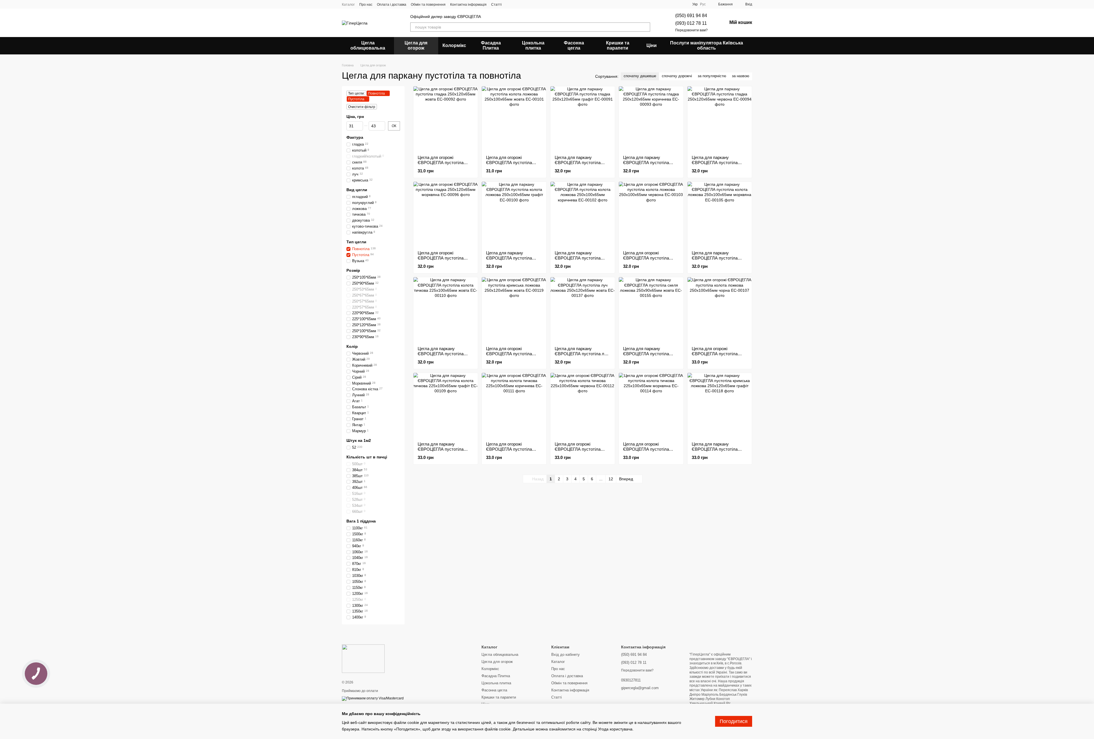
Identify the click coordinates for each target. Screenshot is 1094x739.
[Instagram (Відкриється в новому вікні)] (509, 4)
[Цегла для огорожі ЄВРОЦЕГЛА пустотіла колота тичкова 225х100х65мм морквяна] (651, 405)
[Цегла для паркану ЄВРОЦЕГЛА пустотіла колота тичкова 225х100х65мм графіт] (445, 405)
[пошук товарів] (645, 27)
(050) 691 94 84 (691, 15)
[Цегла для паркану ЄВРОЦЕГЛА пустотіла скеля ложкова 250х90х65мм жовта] (651, 309)
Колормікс (454, 45)
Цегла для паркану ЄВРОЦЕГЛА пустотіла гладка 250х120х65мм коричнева (646, 165)
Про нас (365, 5)
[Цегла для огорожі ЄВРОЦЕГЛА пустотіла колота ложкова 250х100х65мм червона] (651, 214)
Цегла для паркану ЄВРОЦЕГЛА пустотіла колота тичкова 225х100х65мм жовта (441, 356)
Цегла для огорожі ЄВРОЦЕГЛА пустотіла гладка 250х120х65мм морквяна (441, 260)
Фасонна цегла (574, 45)
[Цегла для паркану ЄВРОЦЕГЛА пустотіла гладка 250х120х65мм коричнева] (651, 118)
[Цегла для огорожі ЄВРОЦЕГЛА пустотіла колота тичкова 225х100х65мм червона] (582, 405)
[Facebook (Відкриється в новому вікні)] (516, 4)
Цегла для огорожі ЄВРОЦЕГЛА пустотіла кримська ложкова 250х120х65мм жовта (509, 356)
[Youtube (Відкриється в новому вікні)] (523, 4)
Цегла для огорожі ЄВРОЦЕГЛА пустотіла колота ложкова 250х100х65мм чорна (715, 356)
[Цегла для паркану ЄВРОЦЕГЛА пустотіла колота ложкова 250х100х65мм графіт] (514, 214)
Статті (496, 5)
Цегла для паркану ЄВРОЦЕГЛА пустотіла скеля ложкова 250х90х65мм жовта (646, 356)
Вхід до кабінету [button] (565, 654)
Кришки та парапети (617, 45)
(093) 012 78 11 (691, 23)
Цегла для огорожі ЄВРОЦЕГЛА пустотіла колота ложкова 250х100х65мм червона (646, 260)
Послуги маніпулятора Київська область (706, 45)
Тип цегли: (356, 93)
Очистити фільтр (361, 107)
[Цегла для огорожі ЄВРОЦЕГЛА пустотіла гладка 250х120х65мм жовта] (445, 118)
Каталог (348, 5)
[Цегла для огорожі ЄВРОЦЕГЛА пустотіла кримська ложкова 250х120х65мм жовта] (514, 309)
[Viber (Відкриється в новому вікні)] (537, 4)
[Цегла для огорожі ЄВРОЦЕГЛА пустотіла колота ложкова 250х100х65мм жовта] (514, 118)
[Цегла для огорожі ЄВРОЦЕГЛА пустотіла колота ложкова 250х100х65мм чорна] (719, 309)
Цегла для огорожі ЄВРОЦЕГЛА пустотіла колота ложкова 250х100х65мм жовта (509, 165)
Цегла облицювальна (367, 45)
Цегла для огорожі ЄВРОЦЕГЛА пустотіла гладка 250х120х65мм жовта (445, 162)
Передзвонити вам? (691, 30)
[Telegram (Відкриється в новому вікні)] (530, 4)
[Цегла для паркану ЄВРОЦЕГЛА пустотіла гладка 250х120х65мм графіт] (582, 118)
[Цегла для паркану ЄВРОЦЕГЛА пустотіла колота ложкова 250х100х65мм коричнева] (582, 214)
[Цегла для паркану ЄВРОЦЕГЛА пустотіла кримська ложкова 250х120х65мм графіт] (719, 405)
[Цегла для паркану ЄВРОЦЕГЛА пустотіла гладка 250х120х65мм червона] (719, 118)
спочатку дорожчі (677, 76)
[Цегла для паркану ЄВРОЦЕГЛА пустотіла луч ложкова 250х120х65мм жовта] (582, 309)
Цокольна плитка (533, 45)
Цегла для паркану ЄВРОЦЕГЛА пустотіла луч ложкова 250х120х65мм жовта (582, 356)
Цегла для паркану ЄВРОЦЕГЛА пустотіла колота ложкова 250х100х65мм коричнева (580, 260)
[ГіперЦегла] (363, 658)
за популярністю (712, 76)
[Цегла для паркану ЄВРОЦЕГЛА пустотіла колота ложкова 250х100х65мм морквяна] (719, 214)
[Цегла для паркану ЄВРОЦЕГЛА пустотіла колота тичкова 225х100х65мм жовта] (445, 309)
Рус (703, 4)
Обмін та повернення (428, 5)
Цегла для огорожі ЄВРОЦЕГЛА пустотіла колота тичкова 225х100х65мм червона (578, 452)
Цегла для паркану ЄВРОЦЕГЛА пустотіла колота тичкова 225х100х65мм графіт (441, 452)
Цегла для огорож (416, 45)
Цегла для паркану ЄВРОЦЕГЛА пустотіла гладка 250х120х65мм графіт (578, 165)
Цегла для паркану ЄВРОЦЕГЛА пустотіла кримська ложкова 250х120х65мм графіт (715, 452)
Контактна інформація (468, 5)
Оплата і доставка (391, 5)
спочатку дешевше (640, 76)
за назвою (740, 76)
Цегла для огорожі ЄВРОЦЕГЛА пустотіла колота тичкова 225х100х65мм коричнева (511, 452)
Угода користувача (615, 729)
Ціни (651, 45)
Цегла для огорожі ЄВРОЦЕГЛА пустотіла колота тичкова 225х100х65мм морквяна (647, 452)
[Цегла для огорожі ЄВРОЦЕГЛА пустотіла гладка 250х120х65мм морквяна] (445, 214)
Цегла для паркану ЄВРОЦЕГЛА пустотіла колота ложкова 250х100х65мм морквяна (716, 260)
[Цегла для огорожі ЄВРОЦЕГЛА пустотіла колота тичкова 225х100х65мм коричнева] (514, 405)
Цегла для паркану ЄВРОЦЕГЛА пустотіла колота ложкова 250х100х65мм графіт (509, 260)
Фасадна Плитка (491, 45)
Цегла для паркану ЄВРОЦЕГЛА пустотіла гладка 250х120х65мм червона (715, 165)
